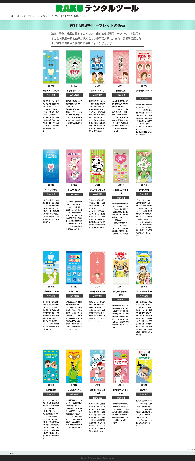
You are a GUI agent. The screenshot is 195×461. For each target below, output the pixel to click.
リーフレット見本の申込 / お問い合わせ (68, 16)
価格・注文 (26, 16)
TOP (17, 16)
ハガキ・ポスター (41, 16)
